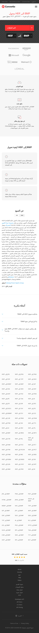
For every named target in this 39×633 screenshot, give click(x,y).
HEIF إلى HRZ (19, 428)
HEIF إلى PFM (6, 449)
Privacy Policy (25, 623)
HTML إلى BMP (6, 500)
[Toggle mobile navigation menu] (36, 6)
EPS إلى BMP (19, 530)
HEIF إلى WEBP (6, 384)
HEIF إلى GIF (32, 384)
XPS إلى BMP (19, 540)
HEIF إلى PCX (19, 413)
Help (19, 577)
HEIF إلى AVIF (6, 394)
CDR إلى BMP (6, 535)
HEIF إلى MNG (19, 433)
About (19, 569)
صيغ (20, 575)
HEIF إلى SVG (6, 389)
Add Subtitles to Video (15, 1)
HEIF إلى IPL (32, 428)
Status (19, 580)
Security (19, 572)
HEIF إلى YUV (19, 408)
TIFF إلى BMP (32, 506)
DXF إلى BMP (6, 515)
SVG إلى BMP (19, 506)
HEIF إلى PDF (6, 379)
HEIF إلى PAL (19, 439)
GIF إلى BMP (6, 510)
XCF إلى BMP (32, 540)
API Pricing (19, 607)
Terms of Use (14, 623)
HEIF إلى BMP (19, 384)
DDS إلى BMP (32, 515)
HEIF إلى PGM (32, 418)
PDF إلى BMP (32, 494)
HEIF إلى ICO (32, 413)
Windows (11, 277)
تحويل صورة (19, 592)
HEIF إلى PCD (19, 445)
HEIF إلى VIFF (32, 464)
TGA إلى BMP (32, 530)
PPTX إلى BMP (32, 525)
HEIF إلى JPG (6, 374)
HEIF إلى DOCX (6, 408)
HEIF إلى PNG (32, 374)
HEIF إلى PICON (20, 449)
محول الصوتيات (19, 587)
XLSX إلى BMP (6, 530)
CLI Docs (19, 605)
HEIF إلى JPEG (19, 374)
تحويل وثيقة (19, 590)
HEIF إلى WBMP (7, 413)
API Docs (19, 602)
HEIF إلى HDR (19, 389)
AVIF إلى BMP (32, 510)
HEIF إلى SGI (32, 459)
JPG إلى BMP (6, 494)
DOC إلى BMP (19, 515)
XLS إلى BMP (32, 520)
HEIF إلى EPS (32, 403)
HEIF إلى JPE (5, 399)
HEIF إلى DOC (32, 379)
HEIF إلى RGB (32, 454)
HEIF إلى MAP (6, 433)
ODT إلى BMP (6, 540)
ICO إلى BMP (6, 525)
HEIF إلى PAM (6, 445)
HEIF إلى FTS (32, 423)
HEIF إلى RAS (19, 454)
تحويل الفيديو (19, 584)
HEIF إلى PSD (19, 394)
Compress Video (26, 1)
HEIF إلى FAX (19, 423)
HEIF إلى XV (31, 469)
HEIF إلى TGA (19, 399)
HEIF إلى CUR (6, 418)
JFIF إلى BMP (19, 510)
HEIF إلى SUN (6, 464)
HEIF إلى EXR (19, 403)
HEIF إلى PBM (19, 418)
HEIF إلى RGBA (6, 459)
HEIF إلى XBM (6, 469)
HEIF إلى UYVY (19, 464)
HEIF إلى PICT (32, 449)
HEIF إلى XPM (19, 469)
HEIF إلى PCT (32, 445)
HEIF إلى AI (31, 399)
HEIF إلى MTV (32, 433)
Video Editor (5, 1)
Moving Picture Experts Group (15, 283)
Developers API (19, 599)
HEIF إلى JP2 (32, 408)
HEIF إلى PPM (6, 423)
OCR (19, 595)
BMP (22, 215)
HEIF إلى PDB (32, 394)
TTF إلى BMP (32, 535)
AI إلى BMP (18, 520)
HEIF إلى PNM (6, 454)
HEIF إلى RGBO (19, 459)
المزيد (33, 1)
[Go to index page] (8, 6)
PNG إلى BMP (19, 494)
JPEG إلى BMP (19, 500)
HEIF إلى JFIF (6, 403)
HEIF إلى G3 (5, 428)
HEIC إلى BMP (19, 535)
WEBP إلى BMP (6, 506)
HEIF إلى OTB (6, 439)
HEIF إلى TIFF (19, 379)
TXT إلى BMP (6, 520)
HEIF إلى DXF (32, 389)
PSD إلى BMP (19, 525)
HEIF (17, 215)
